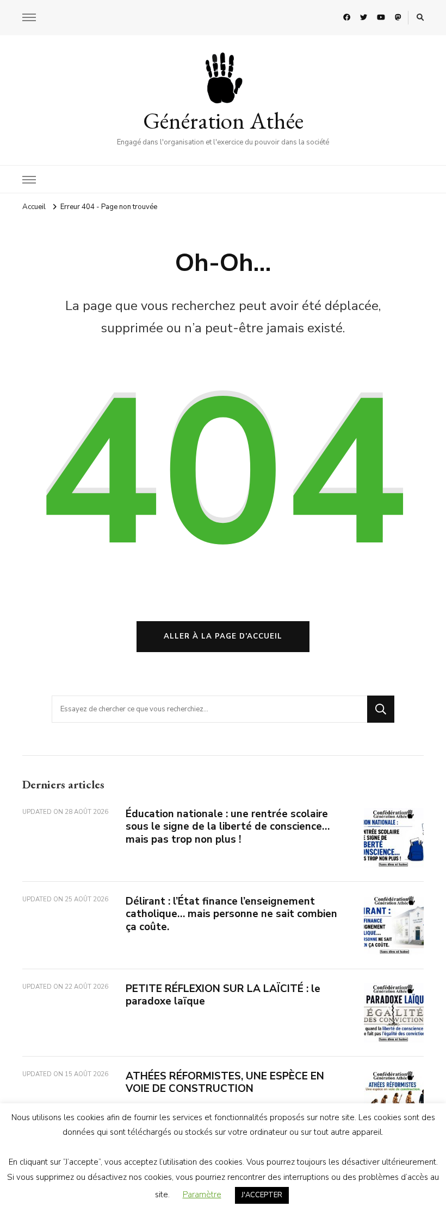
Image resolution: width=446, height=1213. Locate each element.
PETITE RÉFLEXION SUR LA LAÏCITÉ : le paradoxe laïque (223, 995)
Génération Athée (223, 120)
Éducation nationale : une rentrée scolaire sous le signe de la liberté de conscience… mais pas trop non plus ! (228, 826)
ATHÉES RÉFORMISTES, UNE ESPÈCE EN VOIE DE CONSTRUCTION (225, 1082)
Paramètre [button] (202, 1194)
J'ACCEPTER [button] (261, 1195)
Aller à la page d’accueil (223, 636)
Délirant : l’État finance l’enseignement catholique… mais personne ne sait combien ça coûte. (231, 914)
